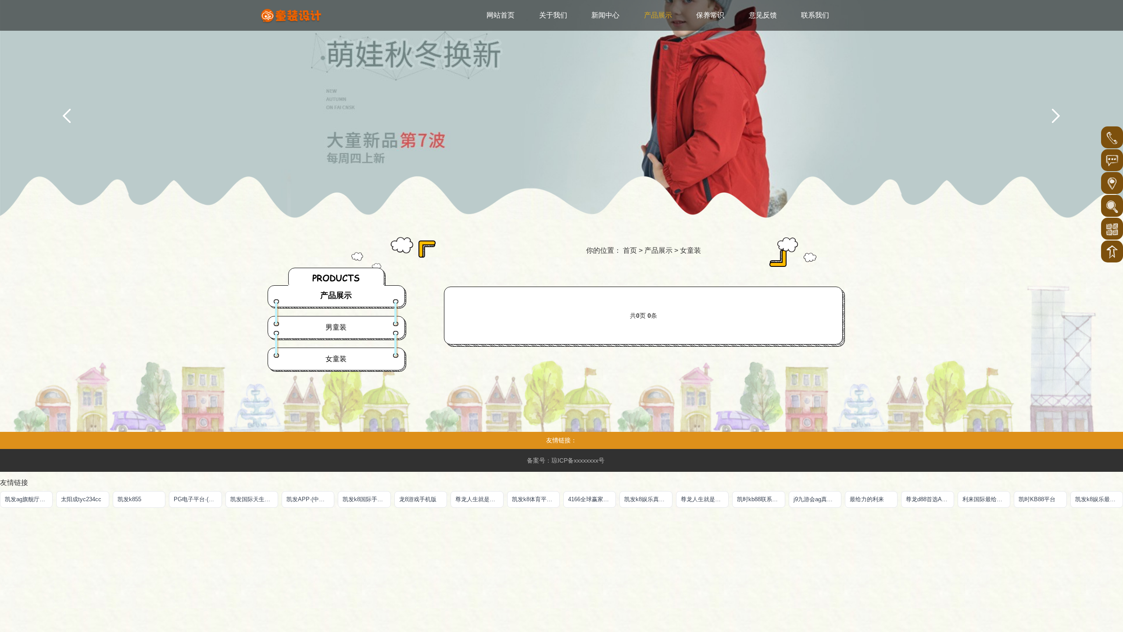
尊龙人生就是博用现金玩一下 (479, 499)
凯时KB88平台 (1037, 499)
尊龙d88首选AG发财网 (930, 499)
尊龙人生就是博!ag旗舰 (705, 499)
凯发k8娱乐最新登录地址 (1099, 499)
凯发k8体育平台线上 (536, 499)
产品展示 (658, 250)
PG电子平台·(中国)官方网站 (198, 499)
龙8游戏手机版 (417, 499)
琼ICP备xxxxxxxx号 (577, 460)
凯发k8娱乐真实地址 (648, 499)
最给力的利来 (867, 499)
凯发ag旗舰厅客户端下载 (29, 499)
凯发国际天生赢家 (253, 499)
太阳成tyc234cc (81, 499)
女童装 (690, 250)
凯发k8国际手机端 (366, 499)
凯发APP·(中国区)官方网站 (310, 499)
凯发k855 (129, 499)
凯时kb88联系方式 (760, 499)
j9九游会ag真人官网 (817, 499)
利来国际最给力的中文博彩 (986, 499)
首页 (630, 250)
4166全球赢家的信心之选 (592, 499)
